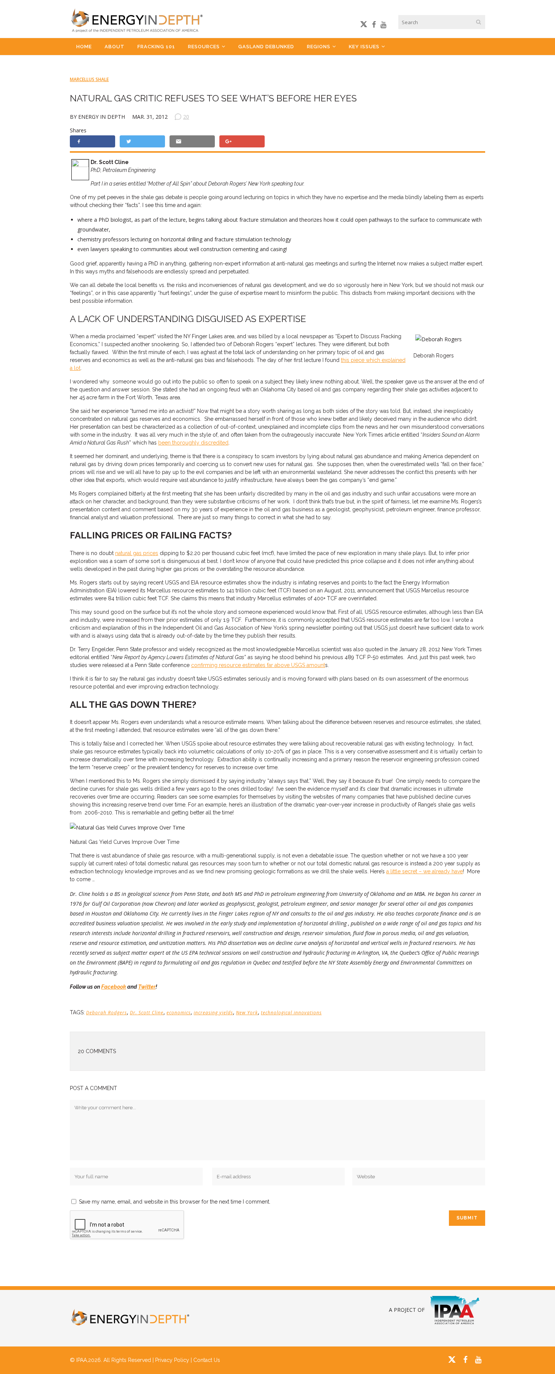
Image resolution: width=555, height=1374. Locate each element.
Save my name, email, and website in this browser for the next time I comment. (174, 1202)
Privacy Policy (172, 1360)
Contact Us (206, 1360)
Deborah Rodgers (106, 1012)
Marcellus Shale (89, 79)
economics (178, 1012)
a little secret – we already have (424, 871)
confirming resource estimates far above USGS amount (258, 665)
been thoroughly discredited (193, 443)
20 (186, 116)
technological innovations (291, 1012)
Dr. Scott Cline (146, 1012)
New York (247, 1012)
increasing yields (213, 1012)
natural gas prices (136, 553)
